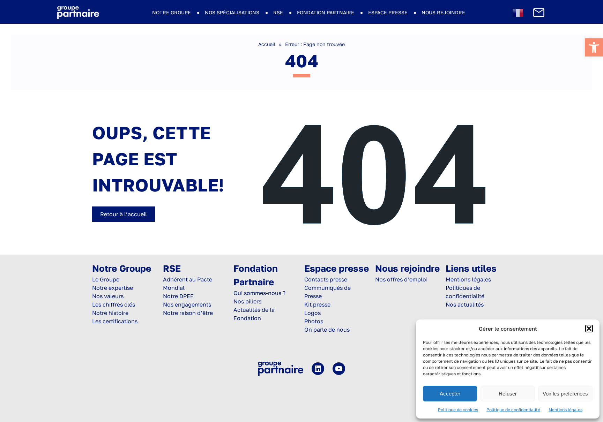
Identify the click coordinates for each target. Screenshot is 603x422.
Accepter (450, 394)
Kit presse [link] (317, 304)
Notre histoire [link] (110, 312)
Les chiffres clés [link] (113, 304)
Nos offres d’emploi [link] (401, 279)
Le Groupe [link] (105, 279)
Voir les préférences (565, 394)
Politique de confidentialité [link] (513, 409)
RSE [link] (278, 12)
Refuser (508, 394)
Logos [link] (312, 312)
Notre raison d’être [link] (188, 312)
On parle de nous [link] (327, 329)
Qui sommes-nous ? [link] (259, 292)
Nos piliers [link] (247, 301)
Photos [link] (313, 321)
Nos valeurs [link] (108, 296)
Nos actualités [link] (465, 304)
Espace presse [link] (388, 12)
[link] (594, 47)
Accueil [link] (266, 44)
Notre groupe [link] (171, 12)
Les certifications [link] (114, 321)
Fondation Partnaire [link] (325, 12)
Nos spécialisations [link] (232, 12)
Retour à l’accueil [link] (123, 214)
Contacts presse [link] (325, 279)
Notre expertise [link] (112, 287)
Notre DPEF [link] (178, 296)
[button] (589, 328)
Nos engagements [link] (187, 304)
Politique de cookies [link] (458, 409)
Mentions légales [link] (565, 409)
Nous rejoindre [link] (443, 12)
